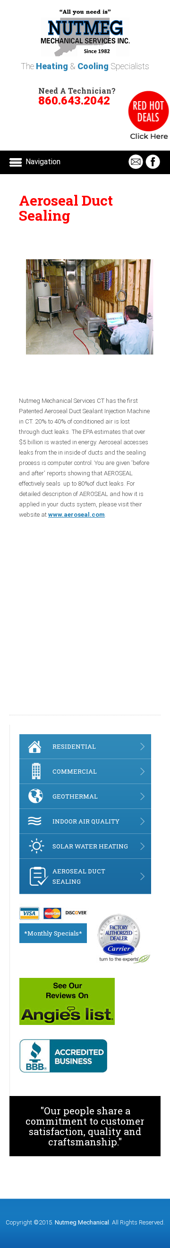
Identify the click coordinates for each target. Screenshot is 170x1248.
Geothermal (75, 796)
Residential (74, 746)
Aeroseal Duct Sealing (78, 876)
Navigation (43, 161)
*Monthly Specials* (53, 933)
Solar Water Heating (90, 846)
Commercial (74, 771)
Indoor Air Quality (85, 821)
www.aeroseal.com (76, 514)
